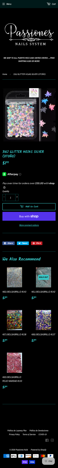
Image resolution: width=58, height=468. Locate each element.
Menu (8, 4)
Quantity (5, 191)
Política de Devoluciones (38, 430)
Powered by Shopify (38, 449)
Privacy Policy (14, 434)
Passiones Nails (22, 449)
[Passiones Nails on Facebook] (47, 440)
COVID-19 (43, 434)
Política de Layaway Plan (17, 430)
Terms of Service (29, 434)
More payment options (29, 225)
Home (4, 74)
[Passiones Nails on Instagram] (52, 440)
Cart (53, 4)
